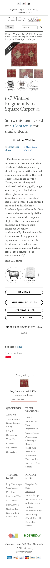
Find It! (26, 27)
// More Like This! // (30, 148)
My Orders (11, 447)
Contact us (22, 126)
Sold (20, 346)
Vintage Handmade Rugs (33, 509)
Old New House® (32, 544)
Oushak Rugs (12, 509)
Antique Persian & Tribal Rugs (33, 501)
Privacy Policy (24, 551)
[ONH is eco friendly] (24, 538)
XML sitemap (25, 548)
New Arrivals (12, 504)
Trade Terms (32, 433)
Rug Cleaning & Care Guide (14, 486)
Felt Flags (11, 492)
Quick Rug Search (30, 524)
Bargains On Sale (31, 486)
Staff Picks (11, 500)
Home (8, 34)
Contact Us (12, 443)
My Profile (11, 452)
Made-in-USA (13, 496)
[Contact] (24, 318)
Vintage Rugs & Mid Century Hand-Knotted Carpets (23, 35)
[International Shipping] (24, 310)
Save (9, 357)
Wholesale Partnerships (31, 457)
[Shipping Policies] (24, 303)
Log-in (21, 9)
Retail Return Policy (13, 425)
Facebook (19, 3)
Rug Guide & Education (12, 515)
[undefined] (24, 55)
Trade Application (31, 419)
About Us (11, 414)
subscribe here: (24, 395)
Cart (24, 13)
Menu (9, 27)
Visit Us (10, 439)
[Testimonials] (24, 294)
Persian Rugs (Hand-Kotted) (33, 516)
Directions (11, 435)
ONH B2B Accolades (30, 450)
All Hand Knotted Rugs (32, 494)
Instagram (28, 3)
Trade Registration (31, 427)
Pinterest (24, 3)
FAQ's (9, 430)
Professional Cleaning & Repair (31, 440)
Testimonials (12, 419)
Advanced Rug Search (32, 465)
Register (13, 9)
